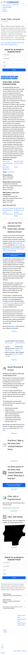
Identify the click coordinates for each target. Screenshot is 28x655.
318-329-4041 (11, 172)
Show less (14, 331)
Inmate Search (21, 625)
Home (2, 42)
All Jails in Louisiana (8, 208)
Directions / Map (18, 163)
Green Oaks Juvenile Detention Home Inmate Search (14, 255)
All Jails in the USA (19, 208)
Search (14, 69)
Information (4, 76)
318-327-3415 (9, 350)
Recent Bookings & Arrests (8, 164)
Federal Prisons (21, 623)
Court (8, 76)
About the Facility (18, 161)
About (4, 630)
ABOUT (3, 12)
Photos (16, 76)
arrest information (13, 317)
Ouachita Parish (16, 42)
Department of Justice (8, 303)
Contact (5, 632)
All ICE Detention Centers (18, 215)
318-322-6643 (19, 354)
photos (13, 326)
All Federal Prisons (8, 214)
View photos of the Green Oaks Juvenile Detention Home (14, 485)
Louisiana (7, 42)
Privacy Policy (17, 651)
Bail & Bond (6, 167)
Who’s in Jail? (6, 161)
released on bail (7, 387)
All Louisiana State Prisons (7, 211)
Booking (12, 76)
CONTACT (3, 16)
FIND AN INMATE (5, 9)
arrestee (6, 428)
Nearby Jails (14, 78)
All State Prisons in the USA (19, 211)
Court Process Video (6, 78)
